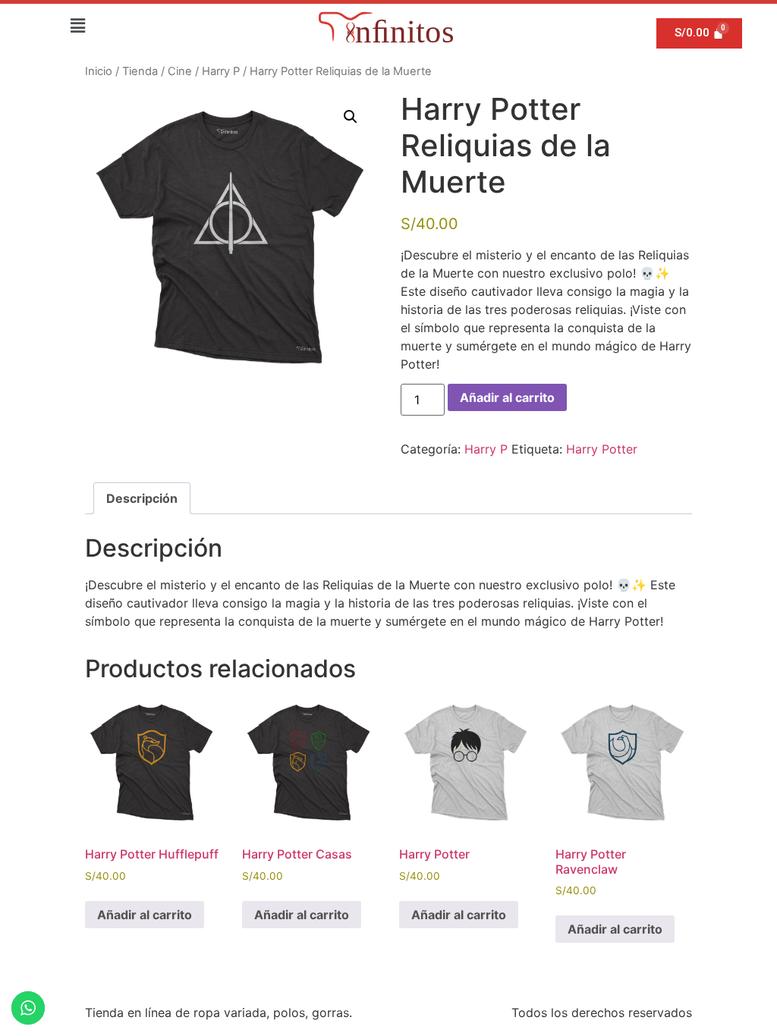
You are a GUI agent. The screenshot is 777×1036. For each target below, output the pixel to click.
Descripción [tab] (142, 498)
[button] (77, 25)
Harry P (221, 71)
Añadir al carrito (507, 397)
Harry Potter (601, 449)
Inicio (98, 71)
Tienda (140, 71)
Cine (180, 71)
